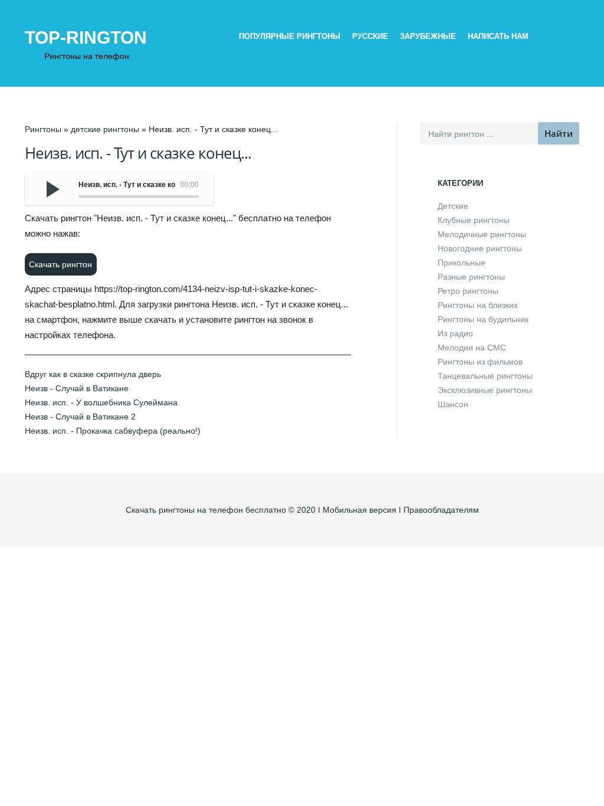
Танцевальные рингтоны (485, 376)
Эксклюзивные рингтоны (485, 390)
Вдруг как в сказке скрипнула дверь (93, 374)
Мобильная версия (359, 510)
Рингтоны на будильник (483, 319)
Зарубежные (428, 36)
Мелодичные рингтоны (482, 234)
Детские (453, 206)
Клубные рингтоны (474, 220)
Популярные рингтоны (289, 36)
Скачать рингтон (60, 264)
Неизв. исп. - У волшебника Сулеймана (101, 402)
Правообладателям (441, 510)
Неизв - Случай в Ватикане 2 (80, 416)
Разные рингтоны (471, 276)
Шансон (453, 404)
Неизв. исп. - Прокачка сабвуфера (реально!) (113, 430)
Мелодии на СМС (472, 347)
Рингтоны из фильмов (480, 361)
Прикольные (461, 262)
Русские (370, 36)
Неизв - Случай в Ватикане (77, 388)
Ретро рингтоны (468, 291)
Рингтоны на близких (478, 305)
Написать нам (498, 36)
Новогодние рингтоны (480, 248)
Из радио (455, 333)
